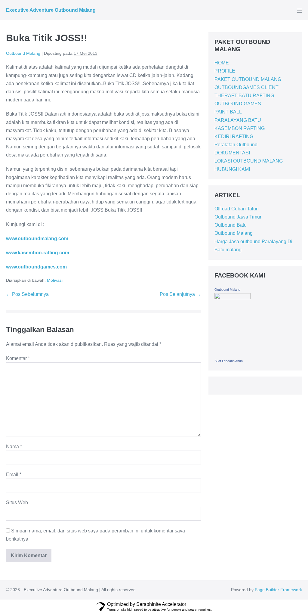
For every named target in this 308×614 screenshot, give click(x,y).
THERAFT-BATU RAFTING (244, 95)
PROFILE (224, 70)
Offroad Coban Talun (236, 208)
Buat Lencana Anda (228, 361)
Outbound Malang (233, 233)
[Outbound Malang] (232, 324)
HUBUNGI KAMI (232, 169)
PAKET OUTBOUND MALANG (247, 79)
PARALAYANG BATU (237, 120)
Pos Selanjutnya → (180, 294)
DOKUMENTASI (232, 152)
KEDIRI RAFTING (233, 136)
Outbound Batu (230, 225)
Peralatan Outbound (235, 144)
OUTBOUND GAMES (237, 103)
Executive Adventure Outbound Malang (51, 10)
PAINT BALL (228, 111)
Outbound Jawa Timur (237, 216)
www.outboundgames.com (36, 266)
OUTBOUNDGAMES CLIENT (246, 87)
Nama (14, 446)
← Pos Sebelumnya (27, 294)
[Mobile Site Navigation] (299, 10)
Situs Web (17, 502)
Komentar (18, 358)
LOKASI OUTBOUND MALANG (248, 160)
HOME (221, 62)
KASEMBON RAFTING (239, 128)
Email (13, 474)
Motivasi (55, 280)
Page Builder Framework (278, 589)
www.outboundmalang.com (37, 238)
